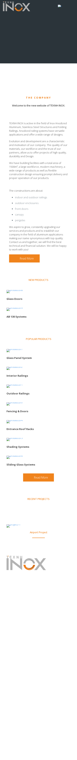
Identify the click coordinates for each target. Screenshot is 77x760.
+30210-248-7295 (30, 585)
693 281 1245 (30, 589)
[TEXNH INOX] (16, 6)
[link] (15, 291)
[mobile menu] (71, 6)
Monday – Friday (18, 618)
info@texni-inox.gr (26, 596)
